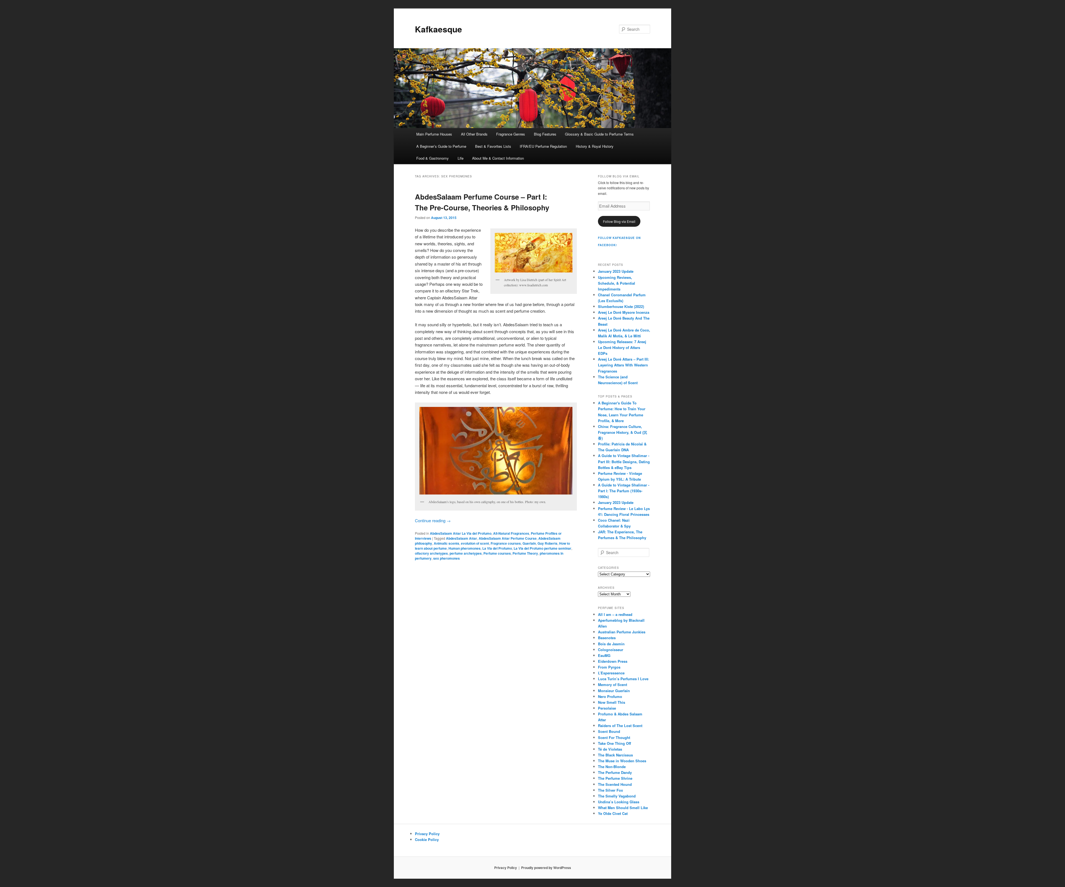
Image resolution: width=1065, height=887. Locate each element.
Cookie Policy (427, 839)
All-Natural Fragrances (511, 533)
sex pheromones (446, 558)
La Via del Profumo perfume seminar (542, 548)
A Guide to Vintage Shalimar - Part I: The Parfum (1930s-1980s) (623, 490)
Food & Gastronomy (432, 158)
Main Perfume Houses (434, 134)
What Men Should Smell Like (623, 807)
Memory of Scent (612, 684)
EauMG (604, 655)
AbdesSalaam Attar (461, 538)
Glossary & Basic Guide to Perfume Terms (599, 134)
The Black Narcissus (615, 755)
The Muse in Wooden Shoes (622, 760)
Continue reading (433, 520)
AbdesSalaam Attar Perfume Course (508, 538)
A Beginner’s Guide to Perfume (441, 146)
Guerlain (529, 543)
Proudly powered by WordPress (546, 867)
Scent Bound (609, 731)
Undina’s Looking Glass (618, 801)
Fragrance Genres (510, 134)
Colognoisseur (610, 649)
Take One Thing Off (614, 743)
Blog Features (545, 134)
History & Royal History (594, 146)
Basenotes (607, 637)
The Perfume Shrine (615, 778)
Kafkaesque (438, 29)
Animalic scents (446, 543)
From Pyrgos (609, 667)
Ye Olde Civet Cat (613, 813)
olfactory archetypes (431, 553)
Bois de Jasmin (611, 643)
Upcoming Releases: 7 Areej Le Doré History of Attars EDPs (622, 347)
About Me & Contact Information (498, 158)
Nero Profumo (610, 696)
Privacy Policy (427, 833)
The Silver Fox (610, 790)
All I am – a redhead (615, 614)
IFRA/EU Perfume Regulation (543, 146)
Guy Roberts (547, 543)
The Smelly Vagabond (617, 796)
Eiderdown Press (612, 661)
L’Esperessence (611, 673)
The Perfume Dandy (615, 772)
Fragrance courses (506, 543)
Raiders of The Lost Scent (620, 725)
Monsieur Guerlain (614, 690)
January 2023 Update (615, 271)
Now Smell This (611, 702)
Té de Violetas (610, 749)
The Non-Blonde (612, 766)
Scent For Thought (614, 737)
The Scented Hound (615, 784)
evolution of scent (475, 543)
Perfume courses (497, 553)
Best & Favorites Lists (493, 146)
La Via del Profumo (497, 548)
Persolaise (607, 708)
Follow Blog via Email (619, 221)
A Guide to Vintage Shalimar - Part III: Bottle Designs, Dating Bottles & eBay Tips (624, 461)
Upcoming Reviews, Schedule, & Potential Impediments (616, 283)
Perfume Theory (525, 553)
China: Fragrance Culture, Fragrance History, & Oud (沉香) (622, 432)
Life (460, 158)
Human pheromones (464, 548)
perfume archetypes (466, 553)
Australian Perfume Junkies (621, 631)
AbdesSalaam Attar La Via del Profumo (460, 533)
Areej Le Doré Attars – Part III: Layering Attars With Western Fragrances (623, 364)
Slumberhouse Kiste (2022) (621, 306)
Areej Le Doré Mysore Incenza (623, 312)
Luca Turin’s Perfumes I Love (623, 678)
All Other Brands (474, 134)
